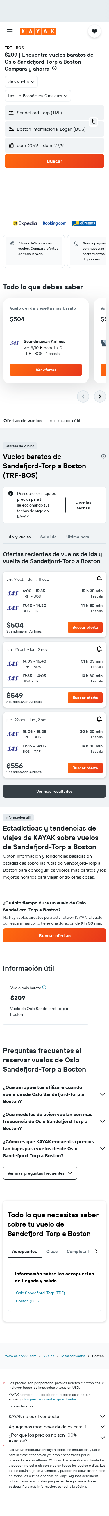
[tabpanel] (54, 911)
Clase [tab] (52, 1251)
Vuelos (48, 1355)
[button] (9, 31)
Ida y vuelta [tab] (19, 536)
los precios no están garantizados (50, 1399)
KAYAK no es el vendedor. (34, 1416)
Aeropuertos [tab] (24, 1251)
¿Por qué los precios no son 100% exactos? (43, 1438)
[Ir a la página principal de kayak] (38, 31)
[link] (54, 935)
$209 (11, 54)
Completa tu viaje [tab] (84, 1251)
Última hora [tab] (78, 536)
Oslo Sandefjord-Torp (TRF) (40, 1292)
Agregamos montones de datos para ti (47, 1427)
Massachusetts (73, 1355)
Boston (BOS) (28, 1301)
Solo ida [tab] (48, 536)
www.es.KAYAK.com (20, 1355)
